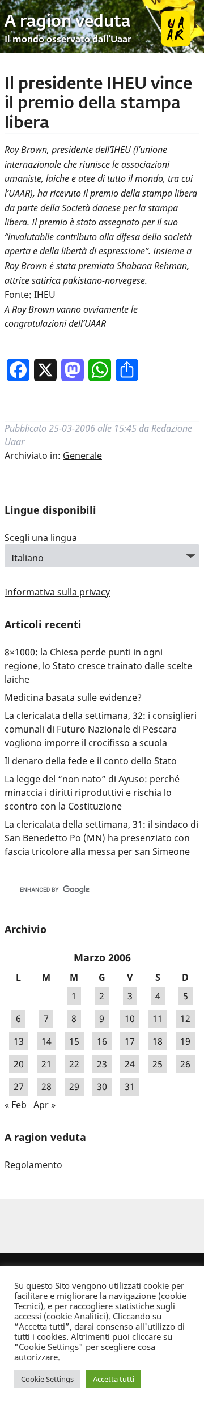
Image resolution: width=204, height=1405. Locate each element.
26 (185, 1064)
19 (185, 1041)
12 (185, 1018)
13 (19, 1041)
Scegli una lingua (41, 537)
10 (130, 1018)
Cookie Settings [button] (47, 1379)
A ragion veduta (68, 22)
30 (102, 1086)
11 (157, 1018)
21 (46, 1064)
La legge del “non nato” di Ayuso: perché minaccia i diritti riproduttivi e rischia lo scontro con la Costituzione (92, 792)
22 (74, 1064)
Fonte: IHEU (30, 294)
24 (130, 1064)
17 (130, 1041)
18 (157, 1041)
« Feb (16, 1105)
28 (46, 1086)
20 (19, 1064)
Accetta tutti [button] (113, 1379)
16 (102, 1041)
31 (130, 1086)
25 (157, 1064)
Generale (82, 455)
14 (46, 1041)
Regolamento (33, 1165)
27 (19, 1086)
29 (74, 1086)
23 (102, 1064)
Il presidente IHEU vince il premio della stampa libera (98, 103)
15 (74, 1041)
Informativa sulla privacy (57, 592)
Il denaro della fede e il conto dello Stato (91, 761)
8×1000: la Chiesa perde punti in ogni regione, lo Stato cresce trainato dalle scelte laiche (98, 666)
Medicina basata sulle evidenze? (73, 697)
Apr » (44, 1105)
